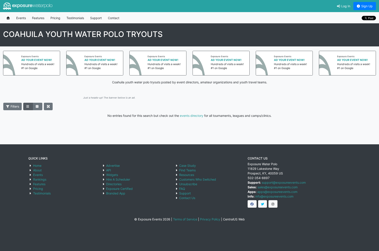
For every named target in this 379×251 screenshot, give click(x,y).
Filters (14, 106)
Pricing (55, 18)
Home (37, 165)
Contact (113, 18)
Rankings (39, 179)
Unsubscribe (188, 184)
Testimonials (75, 18)
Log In (345, 6)
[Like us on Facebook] (252, 204)
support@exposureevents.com (284, 182)
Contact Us (187, 198)
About (37, 170)
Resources (186, 175)
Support (96, 18)
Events (21, 18)
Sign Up (366, 6)
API (108, 170)
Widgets (112, 175)
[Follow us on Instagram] (272, 204)
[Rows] (28, 106)
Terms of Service (185, 219)
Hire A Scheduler (118, 179)
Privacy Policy (210, 219)
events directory (191, 115)
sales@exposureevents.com (277, 187)
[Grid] (37, 106)
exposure (31, 5)
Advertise (113, 165)
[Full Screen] (48, 106)
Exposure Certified (119, 189)
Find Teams (187, 170)
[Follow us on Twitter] (262, 204)
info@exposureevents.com (274, 196)
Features (38, 18)
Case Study (187, 165)
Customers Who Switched (197, 179)
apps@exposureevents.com (277, 192)
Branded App (115, 193)
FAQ (182, 189)
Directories (114, 184)
